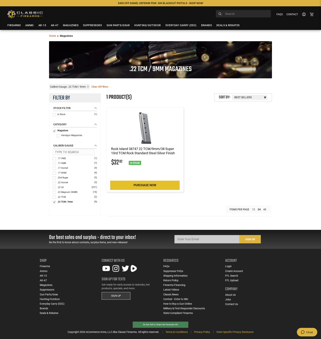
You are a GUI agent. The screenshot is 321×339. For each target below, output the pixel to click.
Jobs (228, 299)
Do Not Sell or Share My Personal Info (160, 324)
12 (253, 209)
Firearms (45, 266)
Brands (44, 308)
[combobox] (243, 13)
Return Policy (171, 280)
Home (52, 35)
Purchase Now (145, 185)
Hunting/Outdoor (50, 299)
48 (264, 209)
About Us (230, 294)
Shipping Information (175, 275)
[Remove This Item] (88, 87)
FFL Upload (231, 280)
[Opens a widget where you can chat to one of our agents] (307, 332)
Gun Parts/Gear (49, 294)
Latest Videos (171, 289)
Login (228, 266)
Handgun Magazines (71, 135)
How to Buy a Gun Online (177, 303)
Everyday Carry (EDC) (52, 303)
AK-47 (43, 280)
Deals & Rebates (49, 313)
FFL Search (231, 275)
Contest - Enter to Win (175, 299)
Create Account (234, 271)
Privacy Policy (202, 331)
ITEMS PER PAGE (239, 209)
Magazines (62, 130)
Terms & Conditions (177, 331)
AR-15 (43, 275)
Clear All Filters (99, 86)
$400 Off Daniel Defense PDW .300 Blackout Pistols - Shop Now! (160, 3)
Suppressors (47, 289)
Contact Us (231, 304)
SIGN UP (116, 295)
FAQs (279, 14)
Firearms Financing (174, 284)
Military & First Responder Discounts (184, 308)
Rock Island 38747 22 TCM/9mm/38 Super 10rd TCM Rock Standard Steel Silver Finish (143, 151)
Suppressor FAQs (173, 271)
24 (259, 209)
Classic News (171, 294)
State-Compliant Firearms (178, 313)
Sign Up (250, 239)
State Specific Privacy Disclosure (235, 331)
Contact (292, 14)
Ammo (43, 271)
